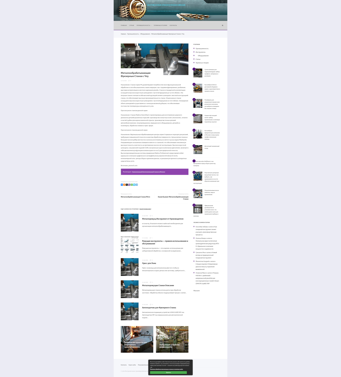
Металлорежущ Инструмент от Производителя (162, 219)
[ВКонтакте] (122, 185)
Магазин (196, 291)
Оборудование (203, 56)
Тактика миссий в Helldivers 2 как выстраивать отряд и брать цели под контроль (204, 163)
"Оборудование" (145, 209)
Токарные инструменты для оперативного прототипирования (135, 344)
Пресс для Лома (149, 263)
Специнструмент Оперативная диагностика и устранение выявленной (206, 266)
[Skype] (134, 185)
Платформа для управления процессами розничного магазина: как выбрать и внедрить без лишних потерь (212, 104)
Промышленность (202, 48)
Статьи (198, 59)
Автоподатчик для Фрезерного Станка (159, 308)
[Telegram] (137, 185)
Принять (168, 372)
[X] (127, 185)
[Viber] (129, 185)
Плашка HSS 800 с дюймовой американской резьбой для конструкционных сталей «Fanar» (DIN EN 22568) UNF (207, 278)
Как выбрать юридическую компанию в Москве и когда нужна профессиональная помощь (212, 135)
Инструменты (200, 52)
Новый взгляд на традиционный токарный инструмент (206, 255)
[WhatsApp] (132, 185)
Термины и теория (202, 63)
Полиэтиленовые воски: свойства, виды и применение (212, 192)
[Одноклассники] (124, 185)
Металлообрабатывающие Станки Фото (135, 197)
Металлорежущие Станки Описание (158, 285)
